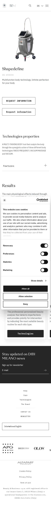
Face (25, 395)
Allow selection (26, 296)
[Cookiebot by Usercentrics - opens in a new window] (36, 200)
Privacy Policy (25, 477)
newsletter (25, 416)
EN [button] (38, 6)
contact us (25, 412)
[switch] (44, 254)
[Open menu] (47, 5)
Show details (37, 281)
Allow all (25, 288)
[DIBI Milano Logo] (9, 5)
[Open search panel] (30, 5)
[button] (25, 165)
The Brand (25, 404)
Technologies (25, 400)
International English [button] (12, 426)
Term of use (25, 483)
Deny (25, 304)
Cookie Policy (25, 471)
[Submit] (44, 370)
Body (25, 391)
